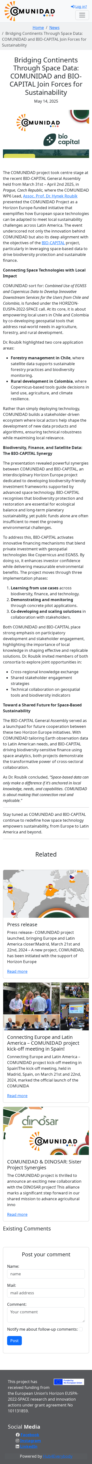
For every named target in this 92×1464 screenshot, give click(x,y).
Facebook (30, 1434)
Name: (13, 1266)
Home (38, 27)
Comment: (16, 1304)
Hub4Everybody (57, 1456)
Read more (17, 971)
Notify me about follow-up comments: (42, 1329)
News (54, 27)
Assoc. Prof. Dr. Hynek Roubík (50, 196)
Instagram (30, 1440)
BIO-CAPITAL (53, 242)
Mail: (11, 1285)
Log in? (81, 6)
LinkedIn (29, 1446)
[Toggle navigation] (82, 15)
